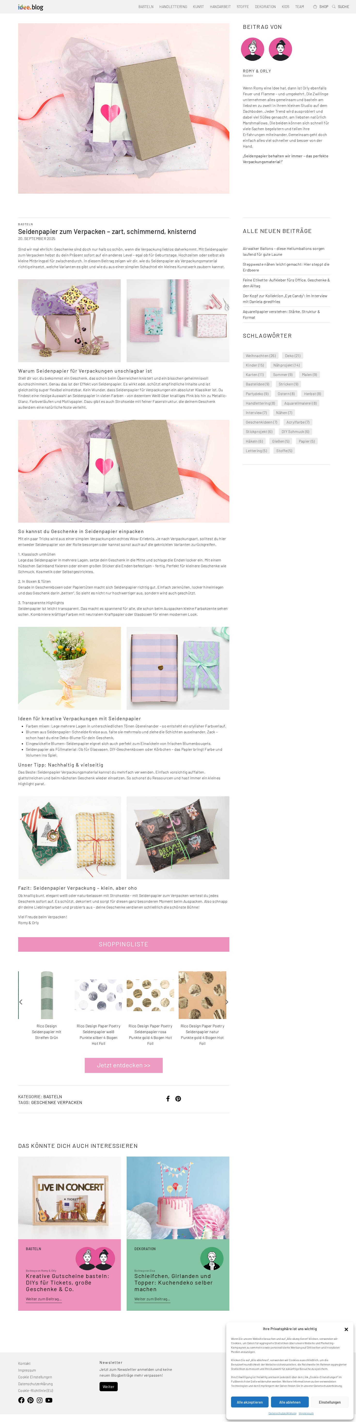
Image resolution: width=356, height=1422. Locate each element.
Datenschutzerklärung (282, 1413)
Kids (285, 7)
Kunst (198, 7)
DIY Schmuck (295, 431)
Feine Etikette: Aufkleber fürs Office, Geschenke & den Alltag (286, 283)
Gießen (280, 441)
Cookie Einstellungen (35, 1377)
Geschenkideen (261, 422)
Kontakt (24, 1363)
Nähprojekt (286, 365)
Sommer (283, 374)
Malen (309, 374)
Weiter (109, 1386)
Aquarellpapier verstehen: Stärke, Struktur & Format (281, 314)
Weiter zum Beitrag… (44, 1298)
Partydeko (257, 393)
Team (299, 7)
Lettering (256, 450)
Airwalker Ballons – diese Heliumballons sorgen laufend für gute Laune (284, 251)
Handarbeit (220, 7)
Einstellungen (330, 1402)
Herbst (312, 393)
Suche (343, 7)
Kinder (255, 365)
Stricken (288, 384)
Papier (307, 441)
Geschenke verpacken (56, 1102)
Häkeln (254, 441)
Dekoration (265, 7)
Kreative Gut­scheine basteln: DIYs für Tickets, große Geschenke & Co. (67, 1282)
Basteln (146, 7)
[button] (346, 1328)
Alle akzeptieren (250, 1402)
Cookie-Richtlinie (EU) (35, 1391)
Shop (323, 7)
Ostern (286, 393)
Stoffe (243, 7)
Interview (256, 412)
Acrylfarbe (297, 422)
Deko (292, 355)
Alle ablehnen (290, 1402)
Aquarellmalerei (300, 403)
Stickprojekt (259, 431)
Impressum (306, 1413)
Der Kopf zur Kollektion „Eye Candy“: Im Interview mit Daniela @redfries (285, 298)
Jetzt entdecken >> (123, 1065)
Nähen (284, 412)
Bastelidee (257, 384)
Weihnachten (261, 355)
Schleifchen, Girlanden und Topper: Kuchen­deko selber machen (173, 1282)
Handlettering (173, 7)
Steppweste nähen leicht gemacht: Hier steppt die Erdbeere (286, 267)
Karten (254, 374)
